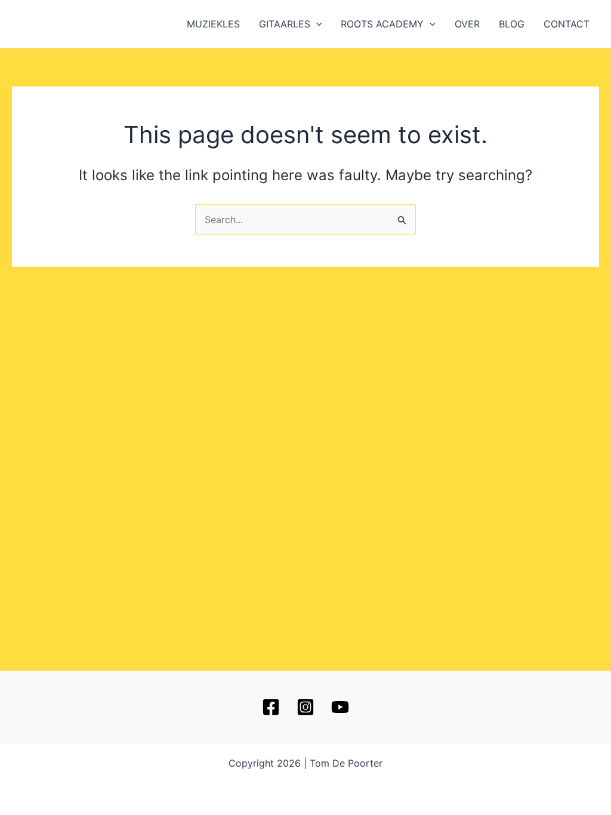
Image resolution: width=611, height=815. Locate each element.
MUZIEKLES (213, 24)
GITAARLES (284, 24)
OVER (467, 24)
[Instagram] (305, 707)
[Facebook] (271, 707)
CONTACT (567, 24)
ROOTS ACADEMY (382, 24)
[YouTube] (340, 707)
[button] (316, 24)
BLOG (511, 24)
